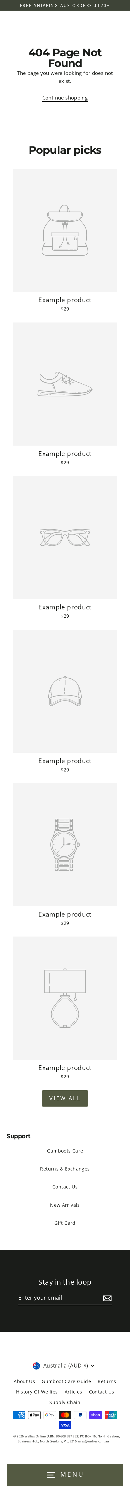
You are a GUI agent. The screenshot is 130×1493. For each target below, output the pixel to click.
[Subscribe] (106, 1298)
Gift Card (64, 1223)
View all (65, 1098)
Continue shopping (65, 97)
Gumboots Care (65, 1151)
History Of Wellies (37, 1391)
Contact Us (65, 1186)
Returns (107, 1381)
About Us (24, 1381)
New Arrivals (65, 1205)
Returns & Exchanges (65, 1169)
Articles (73, 1391)
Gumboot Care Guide (66, 1381)
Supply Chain (65, 1402)
